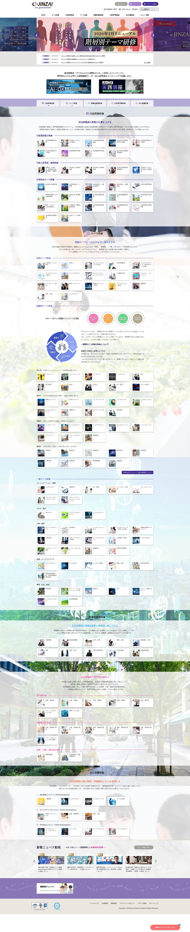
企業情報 (105, 903)
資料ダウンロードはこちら (165, 927)
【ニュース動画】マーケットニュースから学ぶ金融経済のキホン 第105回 (82, 62)
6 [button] (96, 49)
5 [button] (94, 49)
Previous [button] (36, 35)
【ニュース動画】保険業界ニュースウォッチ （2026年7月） (78, 59)
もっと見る (147, 62)
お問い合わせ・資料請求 (130, 9)
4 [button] (92, 49)
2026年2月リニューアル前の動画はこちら (137, 472)
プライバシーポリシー (127, 903)
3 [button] (90, 49)
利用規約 (114, 903)
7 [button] (99, 49)
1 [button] (85, 49)
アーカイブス (94, 903)
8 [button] (101, 49)
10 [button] (105, 49)
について (153, 9)
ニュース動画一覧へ (144, 847)
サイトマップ (153, 903)
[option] (95, 34)
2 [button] (87, 49)
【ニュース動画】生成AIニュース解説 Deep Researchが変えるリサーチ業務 (83, 56)
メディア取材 (142, 903)
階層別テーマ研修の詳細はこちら (94, 344)
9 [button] (103, 49)
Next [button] (153, 35)
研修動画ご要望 (111, 9)
